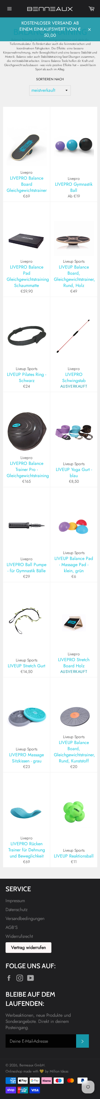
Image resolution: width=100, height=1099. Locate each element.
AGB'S (12, 927)
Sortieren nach (50, 79)
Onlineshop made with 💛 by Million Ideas (37, 1071)
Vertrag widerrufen (28, 947)
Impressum (15, 900)
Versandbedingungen (25, 918)
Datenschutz (17, 909)
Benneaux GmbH (31, 1065)
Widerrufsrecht (19, 936)
